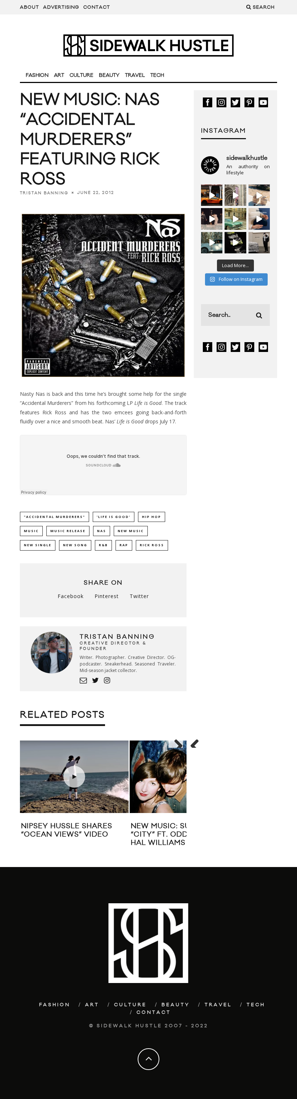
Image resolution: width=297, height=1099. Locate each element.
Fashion (37, 75)
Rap (124, 545)
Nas (101, 530)
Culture (81, 75)
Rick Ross (152, 545)
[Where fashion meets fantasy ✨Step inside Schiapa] (235, 195)
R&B (103, 545)
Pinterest (107, 596)
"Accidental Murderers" (54, 516)
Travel (135, 75)
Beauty (109, 75)
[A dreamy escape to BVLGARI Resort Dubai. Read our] (259, 195)
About (29, 7)
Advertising (61, 7)
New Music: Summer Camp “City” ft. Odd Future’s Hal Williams (184, 834)
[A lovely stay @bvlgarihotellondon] (211, 195)
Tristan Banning (44, 192)
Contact (96, 7)
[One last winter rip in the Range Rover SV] (211, 242)
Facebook (71, 596)
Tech (157, 75)
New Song (75, 545)
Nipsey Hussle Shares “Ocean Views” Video (66, 830)
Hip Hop (151, 516)
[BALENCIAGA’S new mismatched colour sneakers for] (235, 242)
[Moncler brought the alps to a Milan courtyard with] (235, 218)
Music (31, 530)
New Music (131, 530)
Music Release (67, 530)
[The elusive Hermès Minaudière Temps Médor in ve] (259, 218)
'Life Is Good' (113, 516)
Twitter (139, 596)
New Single (37, 545)
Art (59, 75)
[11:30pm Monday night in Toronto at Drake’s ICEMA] (211, 218)
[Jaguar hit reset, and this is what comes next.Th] (259, 242)
